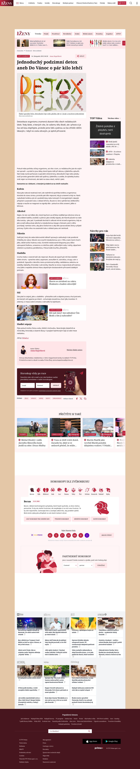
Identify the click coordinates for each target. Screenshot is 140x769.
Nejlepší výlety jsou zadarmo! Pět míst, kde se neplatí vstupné (83, 689)
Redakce (45, 759)
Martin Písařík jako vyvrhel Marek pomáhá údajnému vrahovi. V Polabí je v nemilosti (97, 444)
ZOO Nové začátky (103, 719)
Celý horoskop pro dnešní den (37, 519)
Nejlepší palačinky (64, 724)
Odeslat (56, 385)
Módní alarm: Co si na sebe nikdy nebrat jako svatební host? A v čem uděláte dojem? (112, 44)
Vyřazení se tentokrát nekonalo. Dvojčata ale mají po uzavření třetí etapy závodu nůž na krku (113, 257)
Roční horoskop (99, 519)
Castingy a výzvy (48, 746)
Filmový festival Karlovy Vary (86, 3)
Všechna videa (113, 118)
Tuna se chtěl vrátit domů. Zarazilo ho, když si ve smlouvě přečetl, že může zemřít (65, 444)
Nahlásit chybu (24, 762)
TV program (59, 719)
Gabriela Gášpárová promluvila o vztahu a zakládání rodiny (113, 162)
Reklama (22, 746)
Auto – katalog (114, 719)
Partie (75, 719)
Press (44, 743)
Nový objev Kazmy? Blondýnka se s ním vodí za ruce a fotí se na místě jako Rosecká (56, 700)
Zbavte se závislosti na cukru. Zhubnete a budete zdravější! (62, 282)
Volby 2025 (37, 721)
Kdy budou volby (90, 719)
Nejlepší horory (49, 719)
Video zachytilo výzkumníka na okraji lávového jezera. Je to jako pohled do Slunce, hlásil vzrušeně (83, 652)
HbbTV (21, 749)
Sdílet (81, 56)
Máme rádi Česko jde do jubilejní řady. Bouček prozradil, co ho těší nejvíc (55, 642)
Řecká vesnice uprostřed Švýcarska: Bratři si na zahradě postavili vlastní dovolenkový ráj (82, 700)
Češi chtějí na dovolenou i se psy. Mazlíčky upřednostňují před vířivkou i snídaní (82, 680)
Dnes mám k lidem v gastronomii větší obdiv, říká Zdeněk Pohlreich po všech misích (56, 632)
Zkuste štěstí (107, 535)
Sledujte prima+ (68, 3)
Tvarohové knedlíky (114, 721)
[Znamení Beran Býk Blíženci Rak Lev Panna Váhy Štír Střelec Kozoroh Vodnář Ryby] (43, 385)
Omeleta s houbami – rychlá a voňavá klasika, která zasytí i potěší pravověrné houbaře (110, 642)
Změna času (68, 719)
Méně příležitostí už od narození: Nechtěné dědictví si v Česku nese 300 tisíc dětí (39, 44)
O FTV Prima (23, 740)
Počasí (81, 719)
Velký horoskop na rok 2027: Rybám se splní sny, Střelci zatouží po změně (74, 43)
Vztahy (39, 3)
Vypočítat (101, 565)
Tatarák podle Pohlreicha (60, 721)
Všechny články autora (74, 350)
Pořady (102, 3)
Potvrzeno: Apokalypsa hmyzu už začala (82, 631)
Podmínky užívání (25, 752)
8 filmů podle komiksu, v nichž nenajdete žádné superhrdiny (28, 689)
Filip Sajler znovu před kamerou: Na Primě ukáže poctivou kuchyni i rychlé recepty (113, 247)
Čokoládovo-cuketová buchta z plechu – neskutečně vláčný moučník (109, 632)
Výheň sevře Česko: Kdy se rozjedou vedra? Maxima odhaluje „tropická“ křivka (29, 652)
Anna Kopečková (55, 56)
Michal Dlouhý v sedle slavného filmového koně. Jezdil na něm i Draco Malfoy (32, 443)
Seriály (47, 3)
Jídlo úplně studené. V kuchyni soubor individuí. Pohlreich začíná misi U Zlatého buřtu (56, 652)
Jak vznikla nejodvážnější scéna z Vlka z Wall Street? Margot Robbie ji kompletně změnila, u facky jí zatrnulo (29, 701)
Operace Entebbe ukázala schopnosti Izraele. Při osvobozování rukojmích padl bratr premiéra (83, 643)
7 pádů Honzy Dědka (25, 721)
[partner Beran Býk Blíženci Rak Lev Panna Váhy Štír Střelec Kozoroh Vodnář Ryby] (85, 565)
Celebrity (31, 3)
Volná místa (23, 743)
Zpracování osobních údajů (51, 752)
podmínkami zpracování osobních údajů (50, 390)
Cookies (21, 756)
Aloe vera (72, 721)
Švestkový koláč (76, 724)
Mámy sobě (112, 3)
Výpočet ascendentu (100, 721)
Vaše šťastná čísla (68, 530)
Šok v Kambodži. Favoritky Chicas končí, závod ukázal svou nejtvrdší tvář (113, 266)
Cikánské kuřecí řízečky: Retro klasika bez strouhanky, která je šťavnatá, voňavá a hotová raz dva (110, 652)
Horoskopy (56, 3)
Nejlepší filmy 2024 (37, 719)
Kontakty (46, 749)
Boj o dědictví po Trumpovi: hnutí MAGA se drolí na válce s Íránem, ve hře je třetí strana (29, 642)
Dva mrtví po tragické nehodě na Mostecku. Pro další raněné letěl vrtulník (28, 632)
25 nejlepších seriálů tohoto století (29, 678)
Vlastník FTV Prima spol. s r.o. (28, 759)
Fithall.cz (25, 338)
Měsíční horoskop (81, 519)
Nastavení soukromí (49, 762)
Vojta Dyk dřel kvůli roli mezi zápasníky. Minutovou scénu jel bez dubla (113, 237)
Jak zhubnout (25, 719)
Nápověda (46, 756)
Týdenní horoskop (62, 519)
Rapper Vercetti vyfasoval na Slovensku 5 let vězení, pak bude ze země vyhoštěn (56, 690)
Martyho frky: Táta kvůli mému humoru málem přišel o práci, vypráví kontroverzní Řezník (55, 680)
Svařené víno (46, 721)
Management (47, 740)
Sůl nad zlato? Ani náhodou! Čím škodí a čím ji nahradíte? (64, 314)
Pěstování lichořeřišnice (84, 721)
